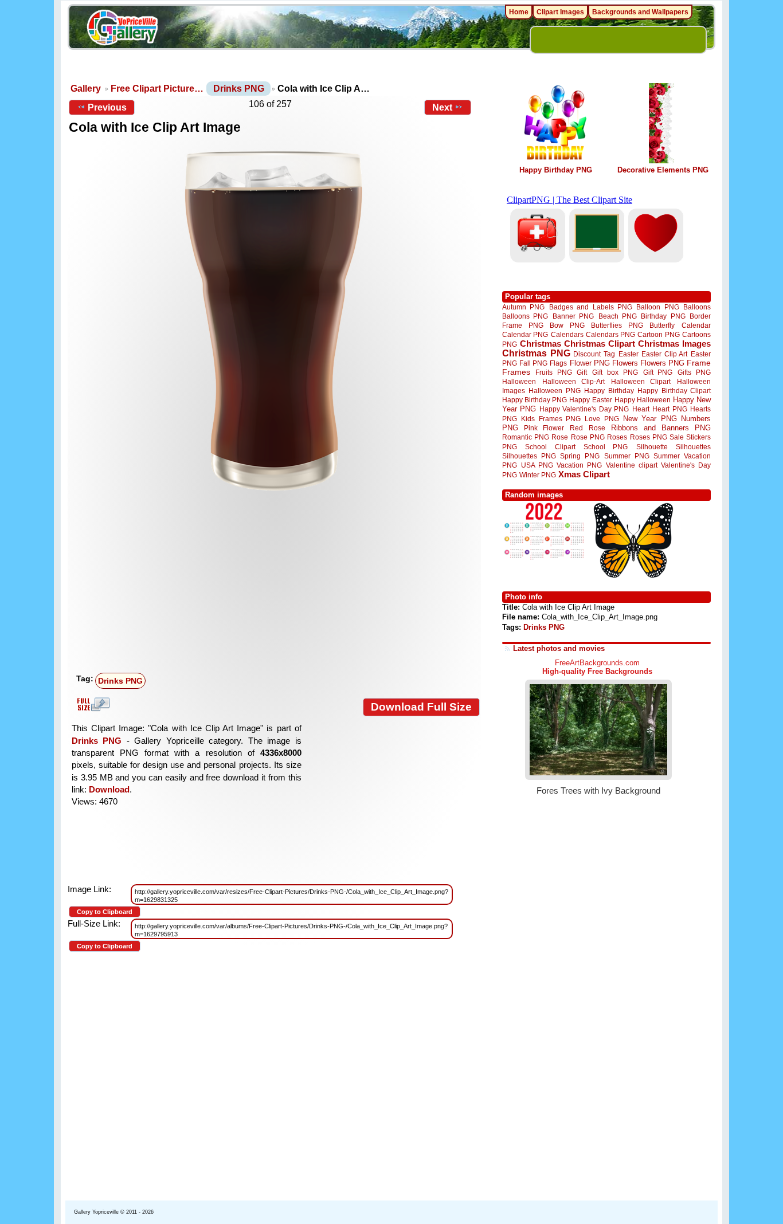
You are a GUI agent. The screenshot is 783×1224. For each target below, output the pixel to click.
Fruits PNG (553, 372)
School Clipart (550, 446)
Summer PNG (626, 456)
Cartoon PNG (658, 334)
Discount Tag (594, 354)
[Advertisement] (277, 583)
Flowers (625, 363)
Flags (558, 363)
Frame (699, 363)
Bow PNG (567, 325)
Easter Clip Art (664, 354)
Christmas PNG (536, 353)
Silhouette (652, 446)
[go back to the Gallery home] (122, 29)
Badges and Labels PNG (590, 307)
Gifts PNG (694, 372)
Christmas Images (674, 343)
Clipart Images (560, 12)
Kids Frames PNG (551, 418)
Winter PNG (537, 474)
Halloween (519, 381)
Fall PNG (533, 363)
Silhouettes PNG (529, 456)
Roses (617, 437)
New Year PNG (650, 418)
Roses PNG (648, 437)
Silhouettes (693, 446)
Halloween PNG (554, 390)
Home (518, 12)
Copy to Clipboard (104, 911)
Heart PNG (669, 409)
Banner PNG (573, 316)
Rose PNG (588, 437)
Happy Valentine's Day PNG (584, 409)
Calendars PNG (610, 334)
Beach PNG (617, 316)
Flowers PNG (662, 363)
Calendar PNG (525, 334)
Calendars (567, 334)
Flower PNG (590, 363)
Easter (628, 354)
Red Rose (587, 427)
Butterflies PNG (617, 325)
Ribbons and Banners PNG (661, 427)
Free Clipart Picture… (157, 88)
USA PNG (537, 465)
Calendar (696, 325)
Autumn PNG (523, 307)
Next (442, 107)
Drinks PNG (238, 88)
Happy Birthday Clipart (674, 390)
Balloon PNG (657, 307)
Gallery (86, 88)
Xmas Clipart (584, 474)
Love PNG (601, 419)
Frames (516, 372)
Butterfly (662, 325)
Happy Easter (590, 399)
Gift (582, 372)
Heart (640, 409)
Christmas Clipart (599, 343)
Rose (559, 437)
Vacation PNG (579, 465)
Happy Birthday (608, 390)
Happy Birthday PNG (555, 170)
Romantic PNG (525, 437)
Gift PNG (658, 372)
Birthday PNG (663, 316)
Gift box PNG (615, 372)
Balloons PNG (525, 316)
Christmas (540, 343)
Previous (107, 107)
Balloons (697, 307)
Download (109, 789)
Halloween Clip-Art (573, 381)
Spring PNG (580, 456)
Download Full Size (421, 707)
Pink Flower (544, 427)
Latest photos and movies (559, 648)
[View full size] (274, 320)
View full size (91, 704)
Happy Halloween (642, 399)
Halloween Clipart (641, 381)
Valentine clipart (631, 465)
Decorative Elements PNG (662, 170)
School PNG (606, 446)
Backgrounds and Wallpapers (640, 12)
